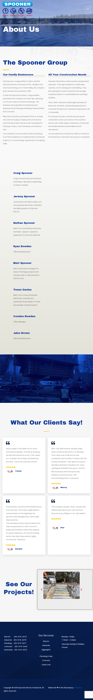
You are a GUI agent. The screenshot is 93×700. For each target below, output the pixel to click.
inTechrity (78, 688)
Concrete (46, 660)
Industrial (46, 645)
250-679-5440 (21, 646)
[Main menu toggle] (88, 9)
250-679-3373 (20, 637)
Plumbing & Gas (46, 656)
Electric (46, 641)
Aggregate (46, 650)
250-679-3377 (20, 643)
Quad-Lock (46, 665)
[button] (41, 589)
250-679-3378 (20, 640)
